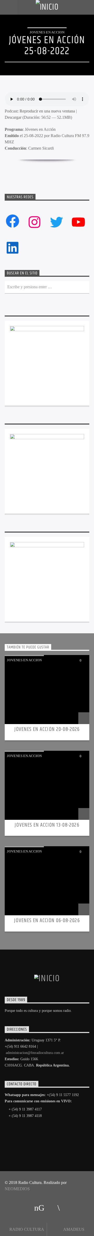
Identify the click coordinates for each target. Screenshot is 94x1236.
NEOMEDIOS (17, 1189)
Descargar (13, 117)
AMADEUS (73, 1229)
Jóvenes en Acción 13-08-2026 (47, 825)
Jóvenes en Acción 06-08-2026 (47, 920)
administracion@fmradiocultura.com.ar (35, 1053)
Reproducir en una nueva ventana (47, 111)
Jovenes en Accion (47, 32)
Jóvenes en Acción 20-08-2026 (47, 729)
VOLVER (50, 170)
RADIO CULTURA (26, 1229)
